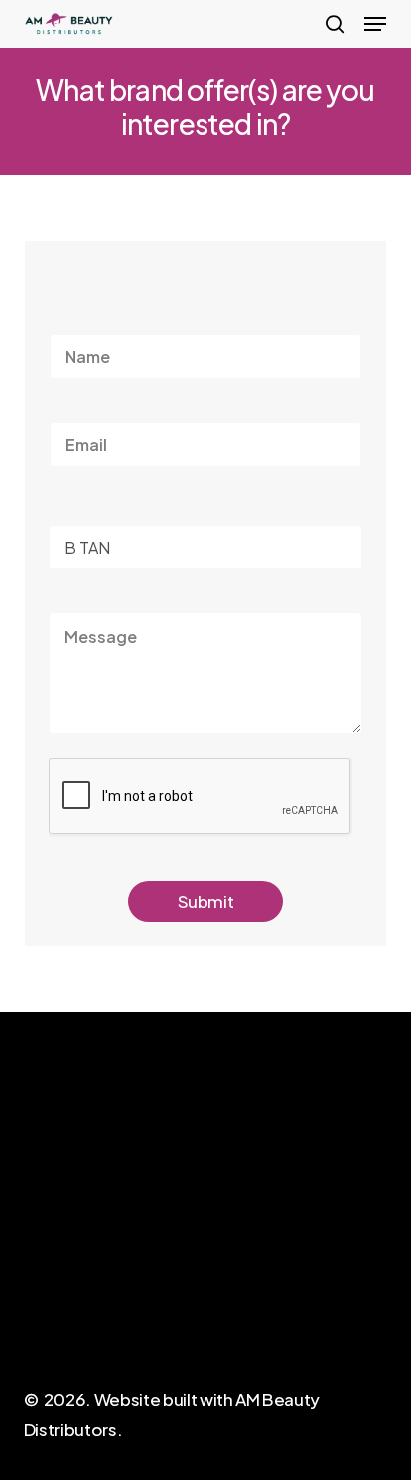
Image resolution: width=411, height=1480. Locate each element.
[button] (375, 24)
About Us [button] (56, 1281)
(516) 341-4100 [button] (259, 1290)
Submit (206, 901)
